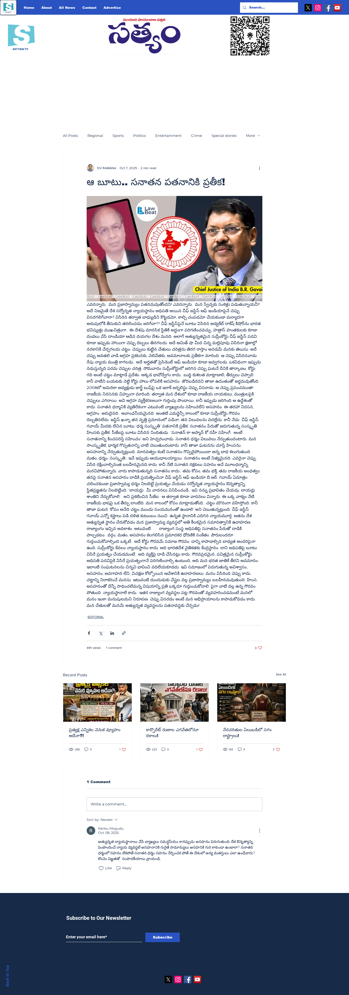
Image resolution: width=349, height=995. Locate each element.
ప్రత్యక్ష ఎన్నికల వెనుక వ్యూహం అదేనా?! (94, 732)
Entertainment (168, 135)
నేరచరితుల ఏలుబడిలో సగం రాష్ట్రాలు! (247, 732)
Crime (196, 135)
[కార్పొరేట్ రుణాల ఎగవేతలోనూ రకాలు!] (174, 702)
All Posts (70, 135)
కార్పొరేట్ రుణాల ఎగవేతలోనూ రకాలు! (172, 732)
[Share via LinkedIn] (112, 633)
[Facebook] (327, 7)
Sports (118, 135)
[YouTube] (337, 7)
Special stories (224, 135)
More (250, 135)
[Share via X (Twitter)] (100, 633)
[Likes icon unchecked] (101, 868)
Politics (139, 135)
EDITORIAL (96, 617)
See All (281, 674)
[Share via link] (124, 633)
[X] (308, 7)
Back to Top (7, 975)
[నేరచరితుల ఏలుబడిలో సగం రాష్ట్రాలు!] (251, 702)
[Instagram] (317, 7)
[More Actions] (259, 830)
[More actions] (259, 168)
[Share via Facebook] (89, 633)
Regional (95, 135)
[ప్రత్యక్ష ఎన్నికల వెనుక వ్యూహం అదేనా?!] (97, 702)
